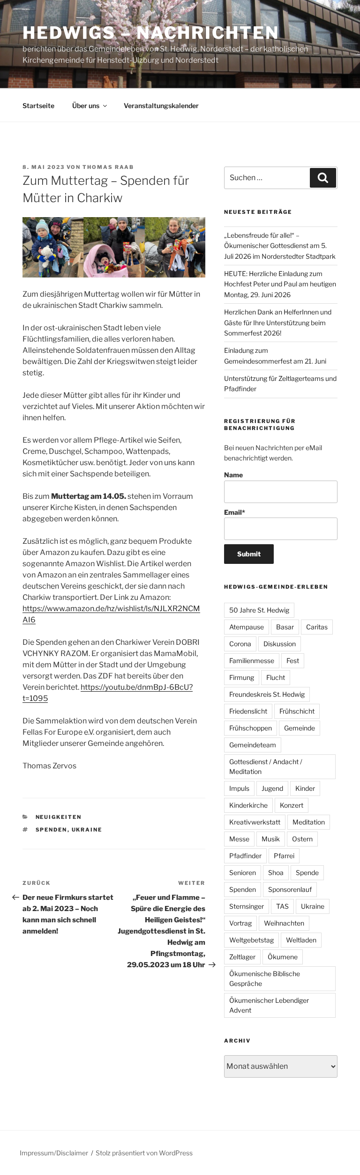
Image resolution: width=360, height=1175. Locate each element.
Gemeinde (299, 728)
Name (233, 475)
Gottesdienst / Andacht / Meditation (265, 766)
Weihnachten (284, 923)
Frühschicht (297, 711)
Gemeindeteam (252, 745)
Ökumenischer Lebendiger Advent (269, 1005)
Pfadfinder (245, 856)
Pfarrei (284, 856)
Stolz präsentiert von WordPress (144, 1153)
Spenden (52, 829)
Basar (285, 627)
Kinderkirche (248, 805)
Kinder (305, 788)
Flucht (275, 677)
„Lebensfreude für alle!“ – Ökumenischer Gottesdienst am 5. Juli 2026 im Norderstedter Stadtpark (280, 245)
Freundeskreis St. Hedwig (267, 694)
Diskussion (279, 644)
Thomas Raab (108, 167)
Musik (271, 839)
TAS (282, 906)
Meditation (308, 822)
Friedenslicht (248, 711)
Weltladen (301, 940)
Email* (234, 512)
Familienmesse (251, 660)
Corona (240, 644)
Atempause (246, 627)
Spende (307, 872)
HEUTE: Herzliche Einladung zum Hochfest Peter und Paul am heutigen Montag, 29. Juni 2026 (280, 284)
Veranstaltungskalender (161, 105)
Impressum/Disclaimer (54, 1153)
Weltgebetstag (251, 940)
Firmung (241, 677)
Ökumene (283, 957)
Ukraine (87, 829)
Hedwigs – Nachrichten (150, 32)
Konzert (291, 805)
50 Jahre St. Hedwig (259, 610)
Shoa (276, 872)
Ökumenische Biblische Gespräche (264, 978)
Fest (292, 660)
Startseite (38, 105)
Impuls (239, 788)
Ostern (302, 839)
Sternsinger (246, 906)
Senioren (242, 872)
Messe (239, 839)
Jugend (272, 788)
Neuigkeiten (59, 817)
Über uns (85, 105)
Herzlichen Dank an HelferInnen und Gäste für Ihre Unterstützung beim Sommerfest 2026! (277, 322)
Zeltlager (242, 957)
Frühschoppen (250, 728)
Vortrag (240, 923)
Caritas (317, 627)
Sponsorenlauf (290, 889)
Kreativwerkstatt (254, 822)
